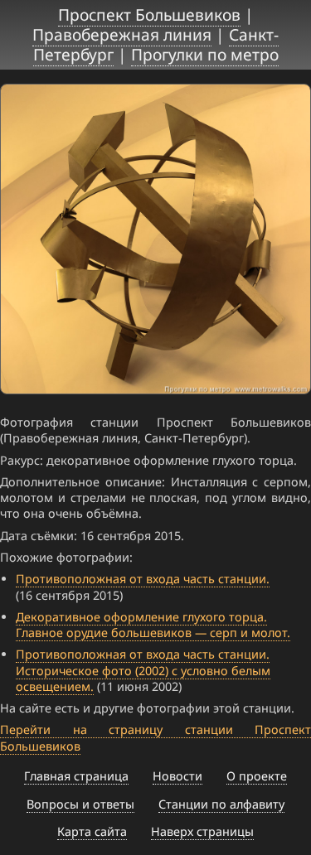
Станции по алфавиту (221, 804)
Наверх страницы (202, 831)
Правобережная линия (121, 34)
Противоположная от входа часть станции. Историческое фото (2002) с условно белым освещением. (143, 669)
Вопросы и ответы (80, 804)
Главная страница (76, 776)
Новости (177, 776)
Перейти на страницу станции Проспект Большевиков (155, 737)
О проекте (256, 776)
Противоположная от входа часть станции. (143, 579)
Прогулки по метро (205, 54)
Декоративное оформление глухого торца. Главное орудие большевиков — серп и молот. (153, 624)
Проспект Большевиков (149, 14)
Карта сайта (92, 831)
